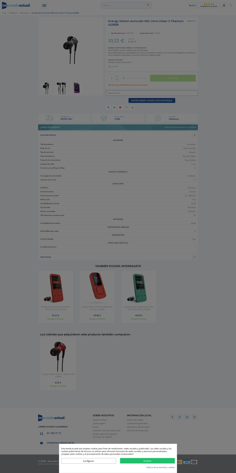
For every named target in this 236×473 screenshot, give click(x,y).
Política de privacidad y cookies (160, 467)
